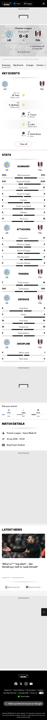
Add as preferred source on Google (25, 703)
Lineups (30, 65)
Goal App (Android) (9, 693)
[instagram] (26, 684)
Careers (40, 690)
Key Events (18, 65)
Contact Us (7, 690)
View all (23, 144)
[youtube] (31, 684)
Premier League (23, 28)
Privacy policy (31, 690)
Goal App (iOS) (23, 693)
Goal (13, 713)
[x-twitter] (21, 684)
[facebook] (16, 684)
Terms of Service (18, 690)
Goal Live (33, 693)
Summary (6, 65)
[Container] (9, 36)
